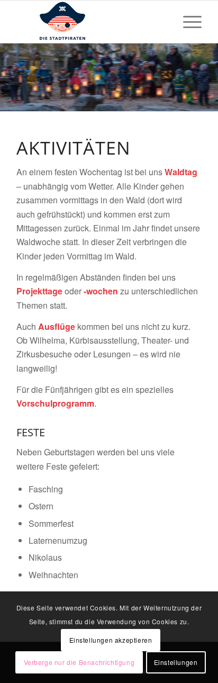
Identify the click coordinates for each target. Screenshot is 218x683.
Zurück (9, 77)
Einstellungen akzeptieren (110, 639)
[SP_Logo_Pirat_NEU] (90, 22)
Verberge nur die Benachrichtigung (79, 662)
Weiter (208, 77)
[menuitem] (187, 22)
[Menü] (187, 22)
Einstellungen (176, 662)
